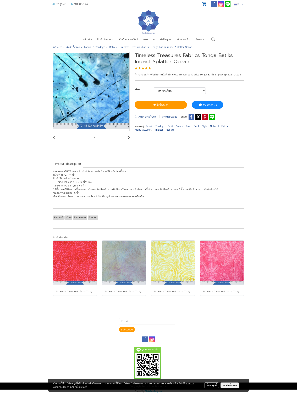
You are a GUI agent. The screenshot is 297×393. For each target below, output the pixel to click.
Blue (189, 126)
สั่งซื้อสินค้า (162, 105)
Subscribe (127, 329)
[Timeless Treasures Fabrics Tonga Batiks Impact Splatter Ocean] (91, 91)
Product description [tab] (68, 164)
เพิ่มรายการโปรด (146, 116)
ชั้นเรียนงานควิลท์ (128, 39)
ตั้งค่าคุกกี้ (212, 385)
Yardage (161, 126)
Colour (180, 126)
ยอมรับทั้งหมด (230, 385)
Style (205, 126)
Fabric (150, 126)
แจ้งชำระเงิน (183, 39)
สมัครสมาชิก (80, 3)
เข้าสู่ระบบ (61, 3)
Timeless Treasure (163, 129)
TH (239, 4)
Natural (214, 126)
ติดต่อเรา (200, 39)
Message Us (209, 105)
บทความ (148, 39)
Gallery (164, 39)
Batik (171, 126)
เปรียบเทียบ (171, 116)
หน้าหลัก (87, 39)
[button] (213, 39)
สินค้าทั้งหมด (104, 39)
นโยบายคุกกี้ (81, 387)
